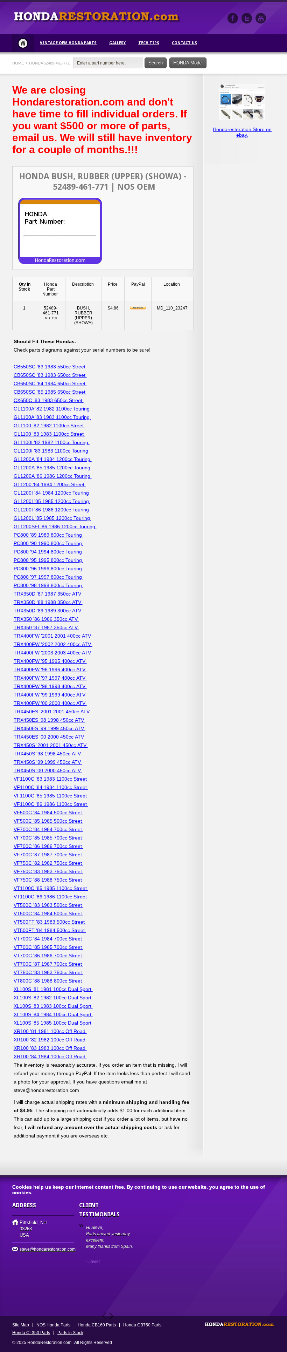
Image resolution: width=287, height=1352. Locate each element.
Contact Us (184, 43)
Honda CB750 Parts (142, 1325)
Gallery (117, 43)
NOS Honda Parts (53, 1325)
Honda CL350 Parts (31, 1333)
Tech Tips (148, 43)
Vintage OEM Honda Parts (68, 43)
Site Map (20, 1325)
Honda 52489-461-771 (49, 63)
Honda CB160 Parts (97, 1325)
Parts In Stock (70, 1333)
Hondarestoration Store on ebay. (242, 132)
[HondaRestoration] (232, 18)
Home (23, 43)
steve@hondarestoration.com (48, 1249)
